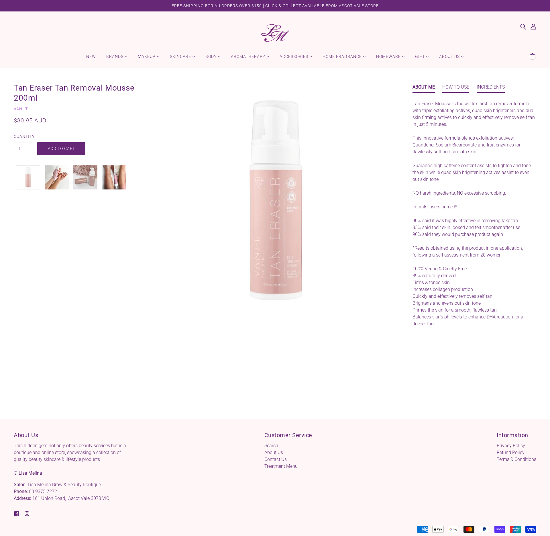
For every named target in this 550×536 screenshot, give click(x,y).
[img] (523, 26)
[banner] (275, 32)
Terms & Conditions (516, 459)
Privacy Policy (511, 445)
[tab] (423, 88)
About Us (273, 452)
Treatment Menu (281, 466)
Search (271, 445)
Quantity (22, 136)
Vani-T (21, 109)
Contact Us (275, 459)
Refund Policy (511, 452)
